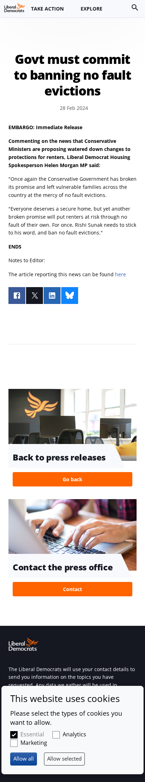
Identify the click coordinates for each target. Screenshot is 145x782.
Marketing (33, 743)
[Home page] (14, 7)
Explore (91, 8)
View (72, 440)
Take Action (47, 8)
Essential (32, 734)
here (120, 274)
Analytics (74, 734)
